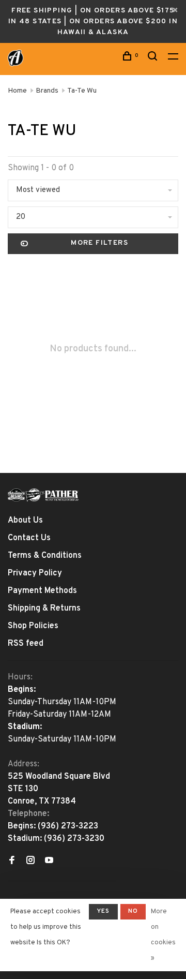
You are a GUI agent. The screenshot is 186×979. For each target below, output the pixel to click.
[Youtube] (49, 861)
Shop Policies (33, 626)
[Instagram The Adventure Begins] (30, 861)
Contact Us (29, 538)
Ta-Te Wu (82, 90)
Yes (103, 911)
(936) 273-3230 (74, 839)
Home (17, 90)
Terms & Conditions (45, 556)
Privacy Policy (35, 573)
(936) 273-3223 (68, 826)
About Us (25, 520)
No (133, 911)
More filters (99, 243)
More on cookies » (163, 935)
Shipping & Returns (44, 608)
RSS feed (25, 644)
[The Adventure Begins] (43, 495)
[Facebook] (12, 861)
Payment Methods (42, 591)
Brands (47, 90)
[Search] (154, 58)
